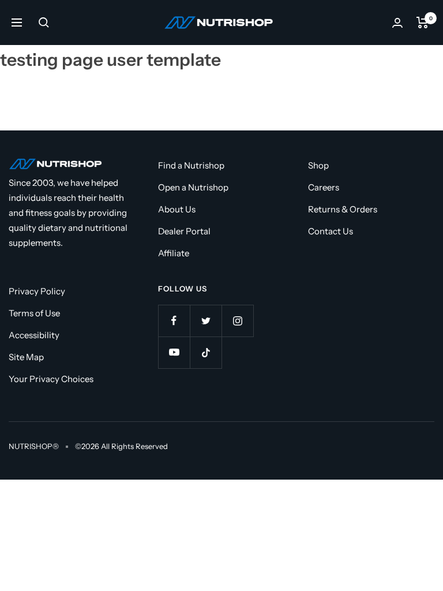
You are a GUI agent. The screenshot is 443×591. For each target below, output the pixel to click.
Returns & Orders (342, 209)
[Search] (44, 22)
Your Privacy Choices (51, 378)
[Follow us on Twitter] (206, 320)
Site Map (26, 356)
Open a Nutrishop (193, 187)
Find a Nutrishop (191, 165)
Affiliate (173, 253)
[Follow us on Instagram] (237, 320)
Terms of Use (34, 313)
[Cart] (422, 22)
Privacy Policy (37, 291)
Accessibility (34, 335)
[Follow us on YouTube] (174, 352)
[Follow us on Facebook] (174, 320)
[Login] (397, 23)
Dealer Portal (184, 231)
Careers (323, 187)
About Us (177, 209)
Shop (318, 165)
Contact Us (330, 231)
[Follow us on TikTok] (206, 352)
